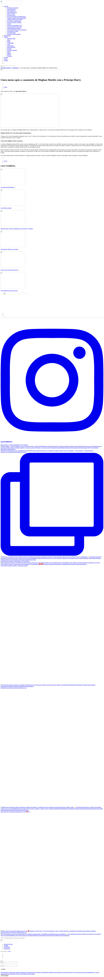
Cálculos (6, 6)
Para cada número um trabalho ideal (16, 16)
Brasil (8, 41)
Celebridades (10, 43)
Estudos (6, 57)
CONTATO (7, 947)
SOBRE (6, 945)
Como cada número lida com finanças (16, 29)
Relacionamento (11, 10)
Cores (8, 44)
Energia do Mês (11, 38)
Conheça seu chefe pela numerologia (16, 18)
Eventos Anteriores (12, 50)
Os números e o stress (12, 31)
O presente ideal (11, 32)
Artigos (6, 37)
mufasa (9, 951)
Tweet (5, 87)
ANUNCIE (7, 948)
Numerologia (7, 35)
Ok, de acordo (4, 975)
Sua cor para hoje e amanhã (14, 22)
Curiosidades (10, 46)
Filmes (9, 51)
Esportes (9, 48)
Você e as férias (11, 13)
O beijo (9, 24)
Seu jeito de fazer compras (14, 34)
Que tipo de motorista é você (14, 25)
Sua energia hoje (11, 9)
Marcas (9, 53)
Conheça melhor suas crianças (15, 19)
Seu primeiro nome (12, 12)
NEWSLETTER (8, 944)
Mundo (9, 54)
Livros (5, 59)
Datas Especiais (11, 47)
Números (9, 56)
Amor (8, 40)
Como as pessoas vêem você (14, 26)
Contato (6, 60)
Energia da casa (11, 15)
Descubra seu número (12, 7)
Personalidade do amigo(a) (14, 28)
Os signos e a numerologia (14, 21)
